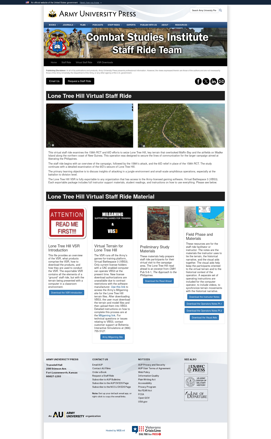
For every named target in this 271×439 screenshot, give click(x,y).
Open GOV (144, 397)
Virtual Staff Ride (84, 62)
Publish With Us (148, 24)
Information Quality (148, 375)
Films (83, 24)
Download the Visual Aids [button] (204, 317)
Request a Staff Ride (79, 81)
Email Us (54, 81)
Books (52, 24)
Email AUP (97, 364)
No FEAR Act (145, 390)
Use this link (118, 287)
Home (54, 62)
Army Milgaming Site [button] (112, 336)
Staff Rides (114, 24)
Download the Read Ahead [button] (158, 280)
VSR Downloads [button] (105, 62)
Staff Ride (66, 62)
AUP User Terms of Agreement (154, 368)
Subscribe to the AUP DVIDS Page (110, 383)
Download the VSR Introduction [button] (66, 292)
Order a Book (99, 372)
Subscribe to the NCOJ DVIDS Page (111, 387)
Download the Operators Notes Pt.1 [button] (204, 303)
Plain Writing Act (147, 379)
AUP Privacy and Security (151, 364)
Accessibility (145, 383)
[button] (91, 2)
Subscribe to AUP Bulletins (106, 379)
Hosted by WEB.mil (115, 430)
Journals (68, 24)
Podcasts (98, 24)
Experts (131, 24)
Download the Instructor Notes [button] (204, 296)
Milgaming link (107, 315)
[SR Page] (135, 43)
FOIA (141, 394)
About (165, 24)
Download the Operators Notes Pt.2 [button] (204, 310)
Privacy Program (147, 387)
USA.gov (142, 401)
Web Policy (144, 372)
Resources (181, 24)
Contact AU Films (101, 368)
